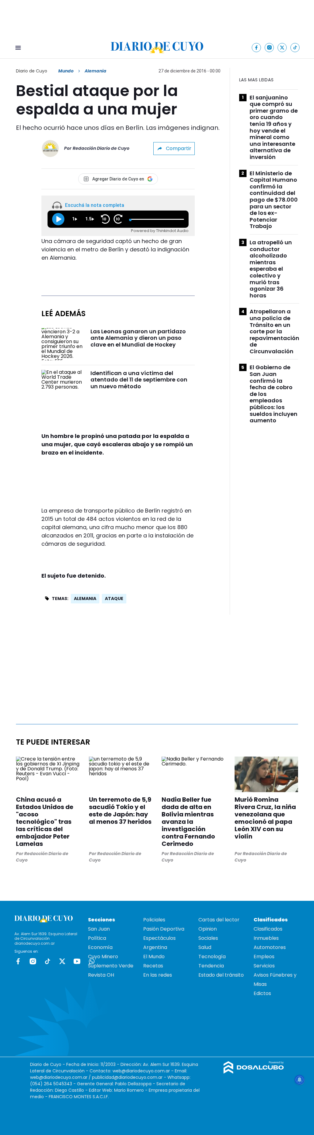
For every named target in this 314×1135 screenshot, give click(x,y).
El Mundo (154, 956)
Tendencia (211, 965)
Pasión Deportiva (163, 928)
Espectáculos (159, 938)
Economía (100, 947)
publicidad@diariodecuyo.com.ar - (129, 1077)
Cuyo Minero (103, 956)
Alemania (85, 598)
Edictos (262, 993)
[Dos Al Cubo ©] (254, 1071)
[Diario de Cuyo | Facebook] (256, 47)
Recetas (153, 965)
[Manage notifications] (299, 1080)
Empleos (264, 956)
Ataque (114, 598)
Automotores (270, 947)
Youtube (77, 961)
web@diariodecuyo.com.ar (141, 1071)
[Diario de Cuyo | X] (282, 47)
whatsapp (91, 961)
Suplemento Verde (110, 965)
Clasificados (268, 928)
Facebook (18, 961)
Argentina (155, 947)
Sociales (208, 938)
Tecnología (212, 956)
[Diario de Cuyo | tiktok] (295, 47)
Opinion (207, 928)
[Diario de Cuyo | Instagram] (269, 47)
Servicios (264, 965)
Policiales (154, 919)
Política (97, 938)
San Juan (99, 928)
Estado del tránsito (221, 974)
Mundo (66, 71)
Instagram (32, 961)
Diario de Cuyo (31, 71)
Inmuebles (266, 938)
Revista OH (101, 974)
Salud (204, 947)
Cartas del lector (218, 919)
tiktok (47, 961)
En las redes (157, 974)
